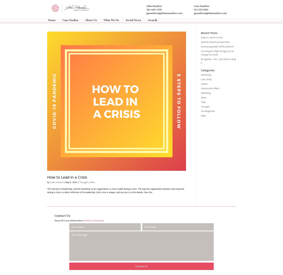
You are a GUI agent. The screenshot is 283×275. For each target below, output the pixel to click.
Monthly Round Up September (215, 42)
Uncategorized (208, 111)
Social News (133, 20)
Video (203, 115)
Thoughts (83, 182)
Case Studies (70, 20)
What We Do (111, 20)
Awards (152, 20)
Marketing (205, 93)
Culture (204, 84)
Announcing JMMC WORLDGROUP (217, 46)
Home (52, 20)
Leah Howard (56, 182)
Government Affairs (210, 88)
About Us (91, 20)
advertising (206, 74)
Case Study (206, 79)
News (92, 182)
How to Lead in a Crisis (67, 177)
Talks (203, 102)
